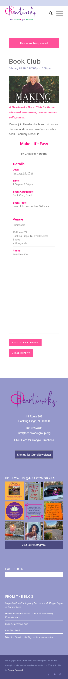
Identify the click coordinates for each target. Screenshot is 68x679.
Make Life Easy (34, 143)
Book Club (18, 195)
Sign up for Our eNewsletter (34, 454)
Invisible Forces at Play (16, 623)
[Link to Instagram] (54, 674)
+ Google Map (20, 243)
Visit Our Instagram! (34, 545)
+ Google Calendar (25, 342)
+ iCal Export (21, 352)
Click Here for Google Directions (34, 440)
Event (29, 195)
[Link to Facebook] (49, 674)
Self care (44, 206)
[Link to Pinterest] (60, 674)
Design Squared (15, 669)
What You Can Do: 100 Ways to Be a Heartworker (29, 637)
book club (18, 206)
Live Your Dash (12, 630)
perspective (31, 206)
